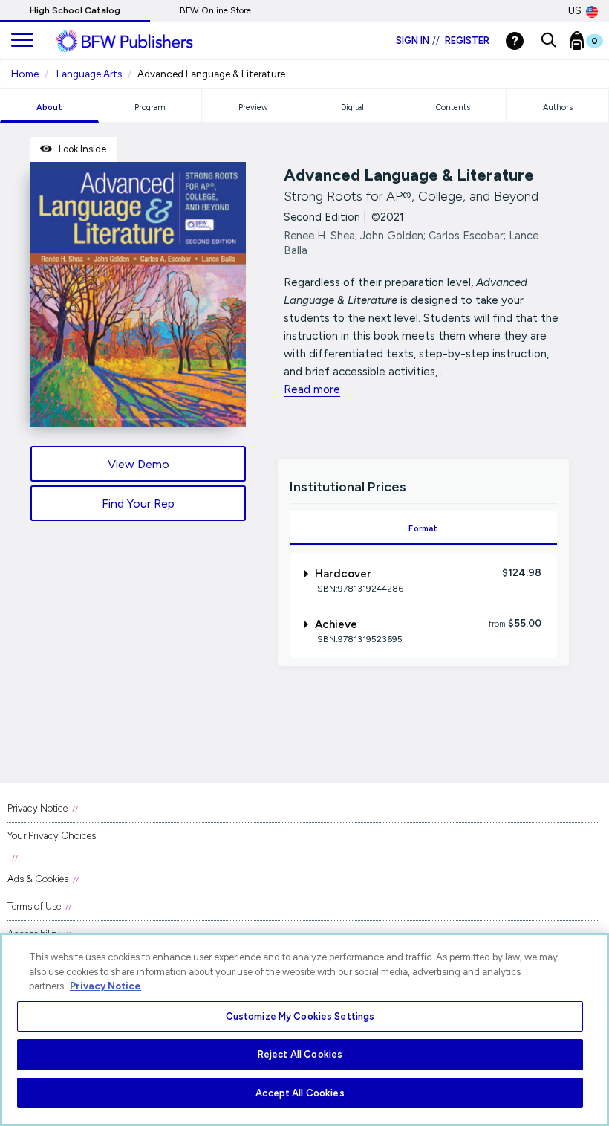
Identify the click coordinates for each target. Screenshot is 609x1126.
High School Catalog (75, 10)
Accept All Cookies (299, 1093)
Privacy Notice (37, 808)
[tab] (424, 580)
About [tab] (49, 107)
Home (25, 74)
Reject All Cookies (300, 1054)
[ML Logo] (141, 41)
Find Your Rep (138, 503)
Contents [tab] (453, 107)
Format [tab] (422, 529)
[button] (548, 40)
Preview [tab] (253, 107)
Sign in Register (442, 40)
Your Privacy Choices (51, 835)
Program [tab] (150, 107)
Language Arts (89, 74)
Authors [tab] (558, 107)
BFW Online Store (215, 10)
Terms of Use (34, 906)
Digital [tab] (352, 107)
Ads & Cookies (37, 878)
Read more (312, 389)
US (575, 10)
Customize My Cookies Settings (300, 1016)
